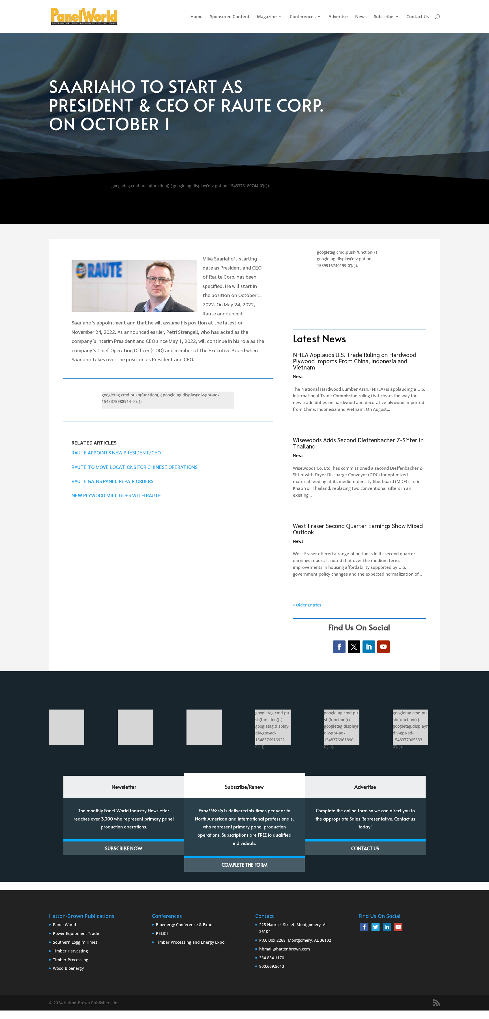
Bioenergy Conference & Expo (184, 924)
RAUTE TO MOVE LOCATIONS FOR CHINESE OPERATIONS (135, 466)
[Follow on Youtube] (383, 646)
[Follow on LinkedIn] (369, 646)
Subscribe (383, 16)
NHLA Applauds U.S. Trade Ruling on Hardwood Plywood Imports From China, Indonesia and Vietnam (354, 361)
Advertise (338, 16)
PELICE (162, 933)
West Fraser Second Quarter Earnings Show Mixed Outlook (358, 529)
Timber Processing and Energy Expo (190, 942)
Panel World (64, 924)
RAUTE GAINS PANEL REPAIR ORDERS (112, 481)
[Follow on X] (354, 646)
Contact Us (417, 16)
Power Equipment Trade (76, 933)
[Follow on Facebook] (339, 646)
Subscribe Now (123, 848)
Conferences (303, 16)
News (360, 16)
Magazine (267, 16)
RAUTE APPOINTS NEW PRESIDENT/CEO (116, 452)
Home (196, 16)
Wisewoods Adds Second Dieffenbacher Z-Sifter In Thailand (358, 443)
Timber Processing (70, 959)
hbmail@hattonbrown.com (284, 949)
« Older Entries (307, 605)
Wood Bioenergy (68, 968)
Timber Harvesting (70, 951)
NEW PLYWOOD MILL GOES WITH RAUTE (116, 495)
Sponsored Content (230, 16)
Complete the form (244, 864)
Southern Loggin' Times (75, 942)
